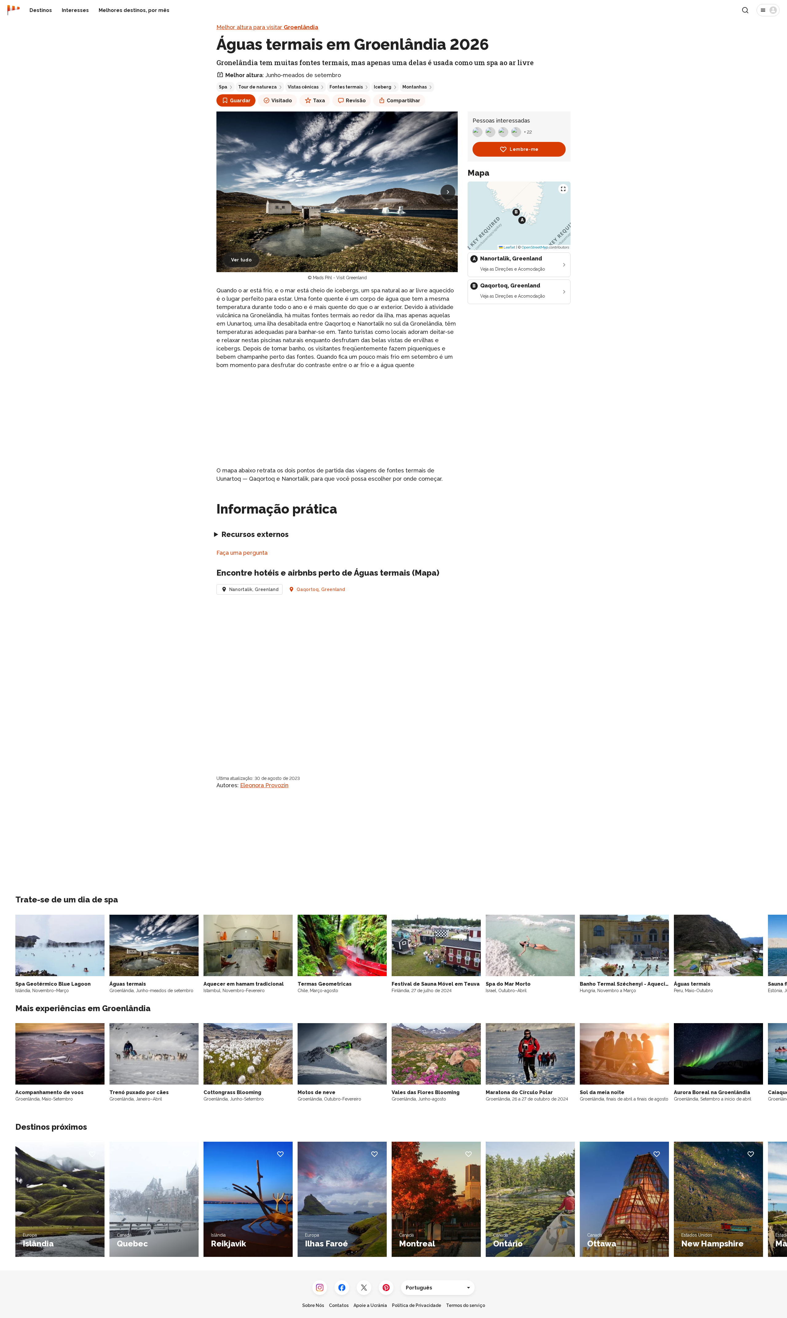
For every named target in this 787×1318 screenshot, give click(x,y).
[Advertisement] (337, 418)
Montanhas (414, 86)
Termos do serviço (465, 1305)
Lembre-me (524, 149)
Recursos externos (255, 534)
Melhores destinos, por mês (134, 10)
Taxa (319, 101)
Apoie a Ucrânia (370, 1305)
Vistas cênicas (303, 86)
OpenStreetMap (535, 247)
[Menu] (768, 10)
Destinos (41, 10)
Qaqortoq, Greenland (321, 589)
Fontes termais (346, 86)
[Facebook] (341, 1287)
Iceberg (382, 86)
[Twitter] (364, 1287)
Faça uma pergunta (241, 552)
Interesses (75, 10)
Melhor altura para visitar (267, 27)
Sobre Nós (313, 1305)
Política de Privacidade (416, 1305)
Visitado (281, 101)
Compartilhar (403, 101)
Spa (223, 86)
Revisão (356, 101)
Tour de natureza (257, 86)
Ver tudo (241, 259)
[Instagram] (319, 1287)
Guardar (240, 101)
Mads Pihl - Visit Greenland (340, 277)
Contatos (339, 1305)
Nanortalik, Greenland (254, 589)
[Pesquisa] (745, 10)
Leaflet (509, 247)
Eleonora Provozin (264, 785)
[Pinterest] (386, 1287)
